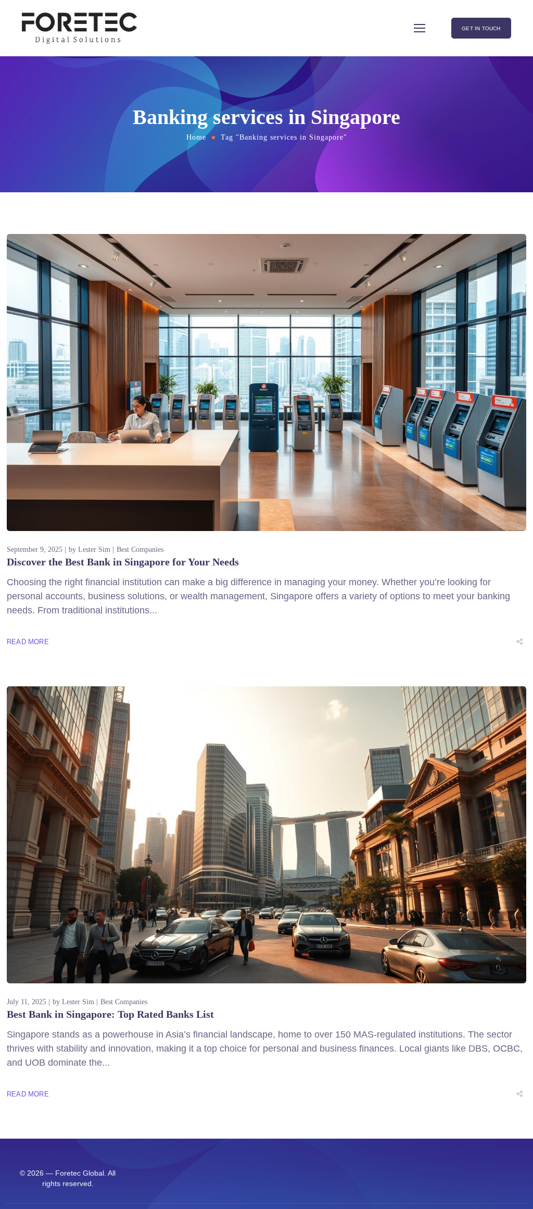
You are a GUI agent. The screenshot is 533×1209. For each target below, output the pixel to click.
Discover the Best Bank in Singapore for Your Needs (123, 562)
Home (196, 137)
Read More (28, 642)
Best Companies (140, 549)
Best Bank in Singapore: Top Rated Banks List (110, 1014)
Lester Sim (94, 549)
